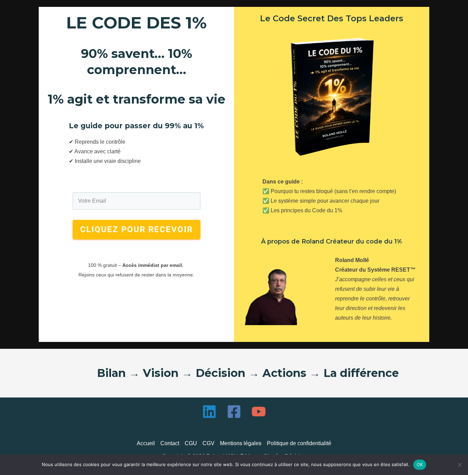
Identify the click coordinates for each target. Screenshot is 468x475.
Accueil (146, 443)
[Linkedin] (209, 411)
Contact (169, 443)
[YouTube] (258, 411)
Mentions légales (240, 443)
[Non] (459, 464)
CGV (208, 443)
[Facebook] (234, 411)
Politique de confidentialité (299, 443)
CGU (191, 443)
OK (420, 464)
